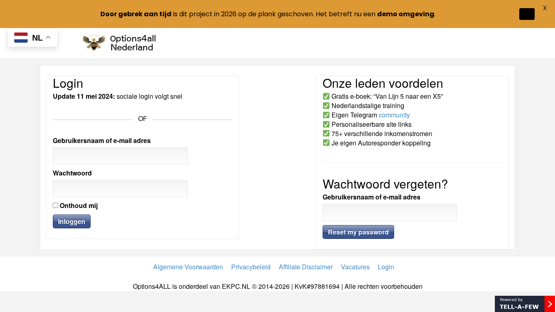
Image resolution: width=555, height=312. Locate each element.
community (394, 114)
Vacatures (355, 266)
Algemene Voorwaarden (188, 266)
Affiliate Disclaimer (306, 266)
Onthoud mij (78, 205)
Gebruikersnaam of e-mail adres (102, 140)
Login (386, 266)
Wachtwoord (72, 173)
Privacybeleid (251, 266)
